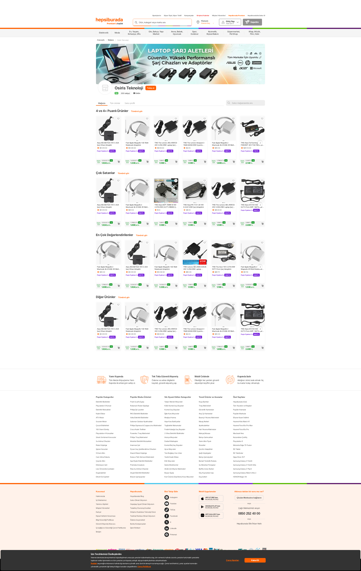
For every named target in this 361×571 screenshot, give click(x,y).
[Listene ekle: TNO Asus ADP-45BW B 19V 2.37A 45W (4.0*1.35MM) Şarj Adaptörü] (176, 180)
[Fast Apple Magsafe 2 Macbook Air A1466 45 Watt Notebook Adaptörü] (224, 128)
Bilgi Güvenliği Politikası (105, 520)
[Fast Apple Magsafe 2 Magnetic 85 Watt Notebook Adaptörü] (252, 252)
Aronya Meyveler (170, 437)
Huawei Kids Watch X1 (241, 421)
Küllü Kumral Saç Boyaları (174, 406)
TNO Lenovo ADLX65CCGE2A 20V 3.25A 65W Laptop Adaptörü (194, 268)
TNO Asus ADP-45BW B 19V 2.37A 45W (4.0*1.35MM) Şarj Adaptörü (166, 206)
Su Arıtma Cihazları (103, 441)
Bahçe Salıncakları (206, 437)
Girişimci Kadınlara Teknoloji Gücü (143, 512)
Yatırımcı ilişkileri (102, 504)
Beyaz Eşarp (169, 473)
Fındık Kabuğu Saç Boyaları (174, 429)
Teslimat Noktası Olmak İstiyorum (142, 516)
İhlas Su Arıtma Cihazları (139, 469)
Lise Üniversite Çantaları (105, 469)
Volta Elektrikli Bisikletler (139, 417)
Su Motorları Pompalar (207, 465)
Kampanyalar (189, 15)
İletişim (98, 532)
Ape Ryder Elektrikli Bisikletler (141, 461)
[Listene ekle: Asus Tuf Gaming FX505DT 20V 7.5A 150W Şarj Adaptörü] (262, 118)
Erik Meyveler (169, 461)
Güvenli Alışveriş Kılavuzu (105, 524)
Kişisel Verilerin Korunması (105, 516)
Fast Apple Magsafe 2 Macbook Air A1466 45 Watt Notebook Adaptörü (223, 144)
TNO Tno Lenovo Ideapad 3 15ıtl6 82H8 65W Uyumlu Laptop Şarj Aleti (194, 144)
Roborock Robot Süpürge (139, 406)
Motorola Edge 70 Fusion (242, 445)
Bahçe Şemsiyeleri (206, 457)
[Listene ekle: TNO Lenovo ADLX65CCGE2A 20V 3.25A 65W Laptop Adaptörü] (204, 242)
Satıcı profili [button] (130, 103)
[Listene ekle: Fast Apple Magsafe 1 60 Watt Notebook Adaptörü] (147, 118)
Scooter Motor (101, 421)
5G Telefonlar (238, 453)
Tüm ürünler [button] (115, 103)
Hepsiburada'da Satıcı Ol (256, 15)
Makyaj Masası (204, 433)
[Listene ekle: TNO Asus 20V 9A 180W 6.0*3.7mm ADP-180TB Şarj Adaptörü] (262, 180)
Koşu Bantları (204, 402)
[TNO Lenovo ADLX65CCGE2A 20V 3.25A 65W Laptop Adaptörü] (195, 252)
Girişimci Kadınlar (203, 15)
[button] (108, 162)
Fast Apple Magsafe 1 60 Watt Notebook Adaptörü (137, 144)
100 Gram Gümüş (102, 429)
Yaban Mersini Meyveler (173, 402)
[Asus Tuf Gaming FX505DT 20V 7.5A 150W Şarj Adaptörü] (252, 128)
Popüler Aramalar (239, 410)
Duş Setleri (203, 477)
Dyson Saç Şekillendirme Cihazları (143, 449)
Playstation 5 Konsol (103, 406)
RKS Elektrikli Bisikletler (139, 414)
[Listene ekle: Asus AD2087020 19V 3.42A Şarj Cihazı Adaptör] (118, 118)
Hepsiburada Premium (236, 15)
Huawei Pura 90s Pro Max (243, 425)
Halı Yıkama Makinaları (207, 429)
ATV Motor (100, 417)
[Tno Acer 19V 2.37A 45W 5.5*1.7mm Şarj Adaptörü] (224, 252)
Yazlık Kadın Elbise (171, 457)
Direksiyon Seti (101, 465)
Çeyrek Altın (100, 461)
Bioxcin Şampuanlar (137, 477)
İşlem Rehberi (135, 528)
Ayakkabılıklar (204, 425)
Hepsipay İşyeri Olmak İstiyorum (142, 504)
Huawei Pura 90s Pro (241, 429)
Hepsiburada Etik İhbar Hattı (249, 523)
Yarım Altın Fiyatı (205, 441)
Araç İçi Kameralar (206, 414)
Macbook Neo (238, 433)
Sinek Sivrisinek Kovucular (106, 437)
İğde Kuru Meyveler (171, 414)
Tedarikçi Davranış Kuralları (140, 508)
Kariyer (98, 512)
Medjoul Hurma (170, 417)
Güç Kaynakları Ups (206, 473)
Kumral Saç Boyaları (172, 410)
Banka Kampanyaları (138, 524)
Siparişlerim (156, 15)
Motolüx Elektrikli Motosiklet (140, 441)
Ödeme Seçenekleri (137, 520)
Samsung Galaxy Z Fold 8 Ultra (244, 465)
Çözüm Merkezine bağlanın (249, 498)
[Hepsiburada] (109, 20)
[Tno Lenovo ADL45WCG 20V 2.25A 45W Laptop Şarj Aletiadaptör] (166, 128)
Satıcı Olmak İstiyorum (138, 500)
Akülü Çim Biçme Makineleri (174, 469)
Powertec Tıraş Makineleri (140, 433)
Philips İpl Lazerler (137, 410)
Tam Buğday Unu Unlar (173, 453)
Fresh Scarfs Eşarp (137, 402)
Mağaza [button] (101, 103)
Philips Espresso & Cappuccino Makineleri (145, 425)
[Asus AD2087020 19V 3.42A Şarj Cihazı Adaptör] (108, 128)
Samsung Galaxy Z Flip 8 (242, 469)
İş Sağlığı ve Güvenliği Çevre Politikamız (111, 528)
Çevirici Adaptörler (206, 449)
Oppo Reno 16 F (239, 457)
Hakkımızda (100, 496)
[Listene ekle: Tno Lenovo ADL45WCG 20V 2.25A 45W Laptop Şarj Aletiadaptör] (176, 118)
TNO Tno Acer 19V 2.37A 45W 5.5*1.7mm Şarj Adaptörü (223, 268)
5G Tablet (236, 449)
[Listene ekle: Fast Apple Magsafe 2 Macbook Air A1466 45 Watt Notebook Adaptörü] (233, 118)
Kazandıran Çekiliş (240, 437)
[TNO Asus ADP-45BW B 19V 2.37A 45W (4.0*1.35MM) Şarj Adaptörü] (166, 190)
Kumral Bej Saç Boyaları (173, 445)
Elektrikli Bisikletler (103, 402)
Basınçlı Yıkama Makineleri (209, 417)
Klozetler (202, 445)
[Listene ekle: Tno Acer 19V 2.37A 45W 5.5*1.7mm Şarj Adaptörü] (233, 242)
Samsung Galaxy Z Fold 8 (242, 461)
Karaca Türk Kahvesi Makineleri (142, 457)
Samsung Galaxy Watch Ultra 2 (244, 473)
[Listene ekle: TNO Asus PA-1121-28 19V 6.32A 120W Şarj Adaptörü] (204, 180)
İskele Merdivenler (171, 465)
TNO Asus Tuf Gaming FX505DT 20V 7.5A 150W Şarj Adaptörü (252, 144)
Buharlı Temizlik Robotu (207, 461)
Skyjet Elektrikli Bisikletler (139, 473)
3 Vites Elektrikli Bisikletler (174, 433)
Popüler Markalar (239, 414)
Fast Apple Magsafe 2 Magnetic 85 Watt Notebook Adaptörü (252, 268)
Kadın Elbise (100, 414)
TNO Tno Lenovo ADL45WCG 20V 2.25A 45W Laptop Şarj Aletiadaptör (166, 144)
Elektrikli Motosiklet (103, 410)
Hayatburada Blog (137, 496)
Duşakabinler (101, 473)
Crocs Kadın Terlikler (138, 429)
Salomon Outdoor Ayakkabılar (141, 421)
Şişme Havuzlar (102, 449)
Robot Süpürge (101, 445)
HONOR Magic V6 (240, 477)
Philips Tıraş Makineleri (139, 437)
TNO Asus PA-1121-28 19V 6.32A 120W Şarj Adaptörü (193, 206)
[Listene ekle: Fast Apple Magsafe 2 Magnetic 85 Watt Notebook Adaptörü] (262, 242)
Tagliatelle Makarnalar (172, 425)
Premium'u (112, 23)
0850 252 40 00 (249, 513)
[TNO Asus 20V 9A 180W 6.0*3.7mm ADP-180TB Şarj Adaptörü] (252, 190)
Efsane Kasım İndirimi (241, 417)
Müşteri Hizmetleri (219, 15)
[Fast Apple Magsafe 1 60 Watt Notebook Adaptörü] (137, 128)
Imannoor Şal (135, 445)
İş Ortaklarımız (101, 500)
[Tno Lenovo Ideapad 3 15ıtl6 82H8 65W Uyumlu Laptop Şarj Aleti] (195, 128)
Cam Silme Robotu (103, 457)
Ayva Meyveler (170, 449)
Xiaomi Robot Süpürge (138, 453)
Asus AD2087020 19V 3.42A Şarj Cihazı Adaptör (108, 144)
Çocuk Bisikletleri (102, 425)
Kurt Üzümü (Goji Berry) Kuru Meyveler (178, 477)
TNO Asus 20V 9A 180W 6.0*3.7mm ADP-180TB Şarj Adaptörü (252, 206)
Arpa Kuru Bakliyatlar (172, 421)
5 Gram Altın (100, 453)
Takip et (150, 88)
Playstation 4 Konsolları (105, 433)
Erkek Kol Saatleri (102, 477)
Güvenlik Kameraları (206, 410)
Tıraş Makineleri (205, 406)
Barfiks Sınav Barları (206, 469)
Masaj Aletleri (204, 421)
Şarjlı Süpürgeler (205, 453)
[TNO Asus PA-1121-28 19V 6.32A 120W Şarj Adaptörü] (195, 190)
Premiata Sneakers (137, 465)
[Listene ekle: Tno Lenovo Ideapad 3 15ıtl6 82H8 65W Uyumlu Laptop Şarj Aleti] (204, 118)
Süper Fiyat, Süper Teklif (172, 15)
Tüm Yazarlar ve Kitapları (242, 406)
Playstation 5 (238, 441)
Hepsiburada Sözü (240, 402)
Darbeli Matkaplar (171, 441)
